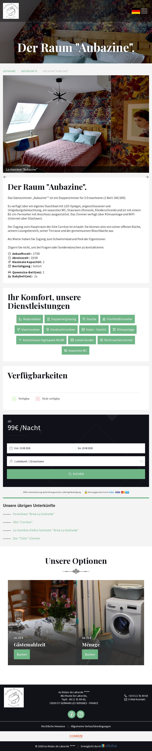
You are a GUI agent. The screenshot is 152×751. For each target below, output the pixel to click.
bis (79, 448)
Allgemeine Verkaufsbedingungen (91, 726)
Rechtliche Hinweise (53, 726)
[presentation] (5, 177)
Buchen (22, 654)
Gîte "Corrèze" (23, 522)
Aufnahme (9, 71)
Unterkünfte (29, 71)
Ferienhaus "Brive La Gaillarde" (34, 514)
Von (16, 448)
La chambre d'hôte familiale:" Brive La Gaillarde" (46, 530)
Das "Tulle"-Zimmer (26, 538)
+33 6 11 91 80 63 (138, 696)
